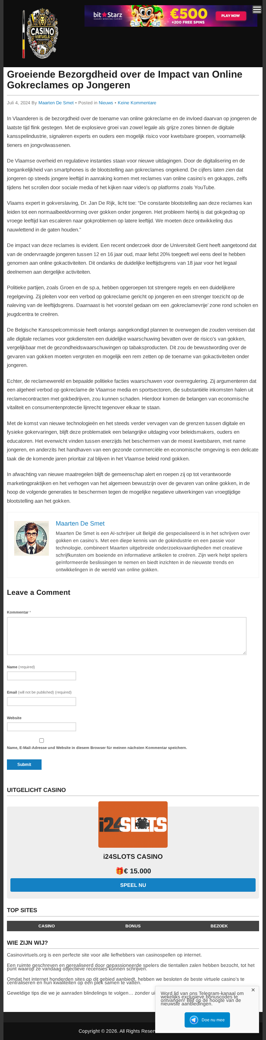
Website (14, 718)
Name (21, 667)
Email (39, 692)
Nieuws (106, 102)
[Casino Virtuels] (41, 62)
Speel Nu (133, 885)
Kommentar (19, 612)
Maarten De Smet (56, 102)
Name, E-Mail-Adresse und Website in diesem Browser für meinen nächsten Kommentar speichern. (97, 748)
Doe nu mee (213, 1019)
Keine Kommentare (137, 102)
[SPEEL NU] (171, 25)
